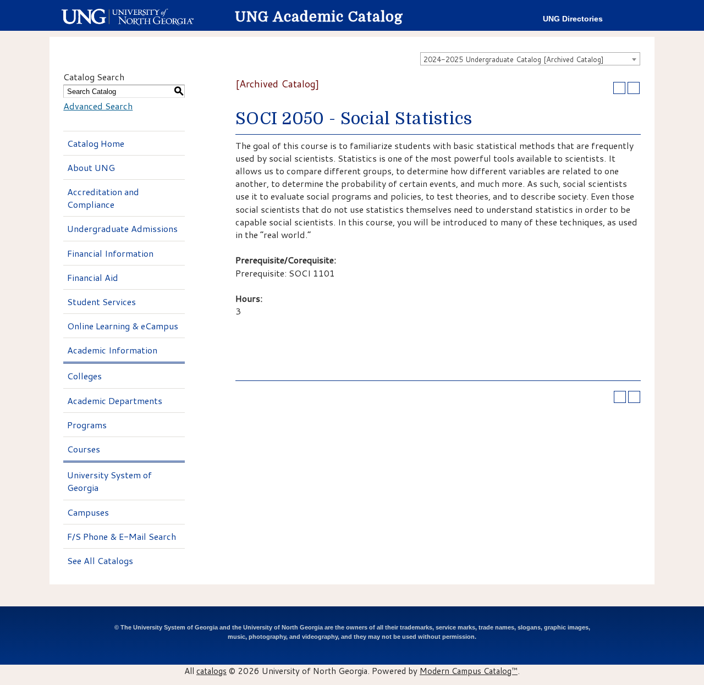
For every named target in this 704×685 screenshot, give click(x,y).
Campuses (88, 512)
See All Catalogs (100, 560)
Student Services (101, 301)
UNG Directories (573, 19)
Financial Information (110, 253)
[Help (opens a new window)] (634, 88)
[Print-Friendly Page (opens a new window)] (619, 88)
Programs (87, 424)
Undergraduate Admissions (122, 228)
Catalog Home (95, 143)
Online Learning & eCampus (122, 325)
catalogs (211, 671)
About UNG (91, 167)
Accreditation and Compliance (103, 198)
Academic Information (112, 350)
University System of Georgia (109, 481)
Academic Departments (114, 400)
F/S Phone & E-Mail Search (121, 536)
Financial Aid (92, 277)
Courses (83, 449)
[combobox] (530, 58)
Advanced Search (98, 106)
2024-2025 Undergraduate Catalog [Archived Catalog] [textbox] (514, 59)
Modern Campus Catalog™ (469, 671)
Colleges (84, 375)
